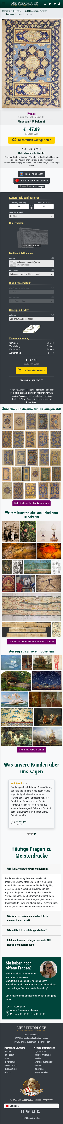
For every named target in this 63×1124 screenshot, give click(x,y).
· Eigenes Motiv (40, 1051)
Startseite (6, 11)
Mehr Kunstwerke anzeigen (31, 749)
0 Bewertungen (37, 186)
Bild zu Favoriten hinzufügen (33, 180)
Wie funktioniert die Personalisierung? (28, 868)
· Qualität (37, 1058)
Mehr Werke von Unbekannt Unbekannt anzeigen (32, 641)
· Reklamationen (10, 1069)
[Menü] (3, 4)
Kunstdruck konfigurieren (33, 140)
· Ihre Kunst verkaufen (42, 1055)
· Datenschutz (9, 1062)
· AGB (6, 1058)
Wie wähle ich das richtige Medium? (27, 930)
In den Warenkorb (33, 370)
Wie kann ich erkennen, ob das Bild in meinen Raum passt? (27, 918)
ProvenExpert (21, 821)
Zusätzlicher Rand (16, 212)
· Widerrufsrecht (10, 1065)
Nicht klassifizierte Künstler (36, 11)
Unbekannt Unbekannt (15, 14)
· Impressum (9, 1055)
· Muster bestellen (41, 1072)
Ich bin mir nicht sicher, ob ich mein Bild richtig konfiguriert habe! (29, 942)
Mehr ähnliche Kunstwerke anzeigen (31, 503)
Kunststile (17, 11)
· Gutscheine (39, 1069)
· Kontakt (8, 1051)
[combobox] (31, 216)
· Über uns (8, 1072)
